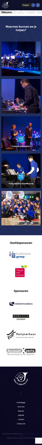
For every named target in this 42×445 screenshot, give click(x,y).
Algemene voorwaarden (29, 433)
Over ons (21, 407)
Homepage (21, 402)
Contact (21, 419)
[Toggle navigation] (38, 5)
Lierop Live (21, 424)
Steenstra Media (30, 438)
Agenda (21, 415)
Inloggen (26, 5)
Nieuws (21, 411)
